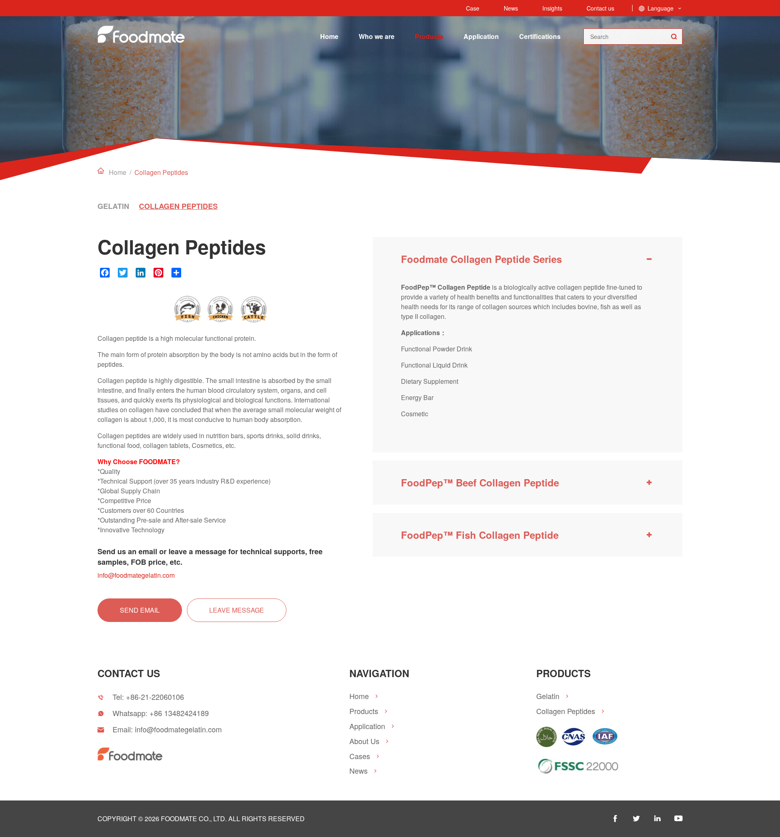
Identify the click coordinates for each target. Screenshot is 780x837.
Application (481, 36)
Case (472, 8)
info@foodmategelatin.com (136, 575)
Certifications (540, 36)
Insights (552, 8)
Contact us (600, 8)
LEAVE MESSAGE (236, 610)
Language (661, 8)
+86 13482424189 (179, 713)
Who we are (376, 36)
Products (429, 36)
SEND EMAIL (140, 610)
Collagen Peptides (178, 206)
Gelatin (113, 206)
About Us (364, 741)
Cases (359, 756)
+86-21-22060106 (155, 696)
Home (329, 36)
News (511, 8)
